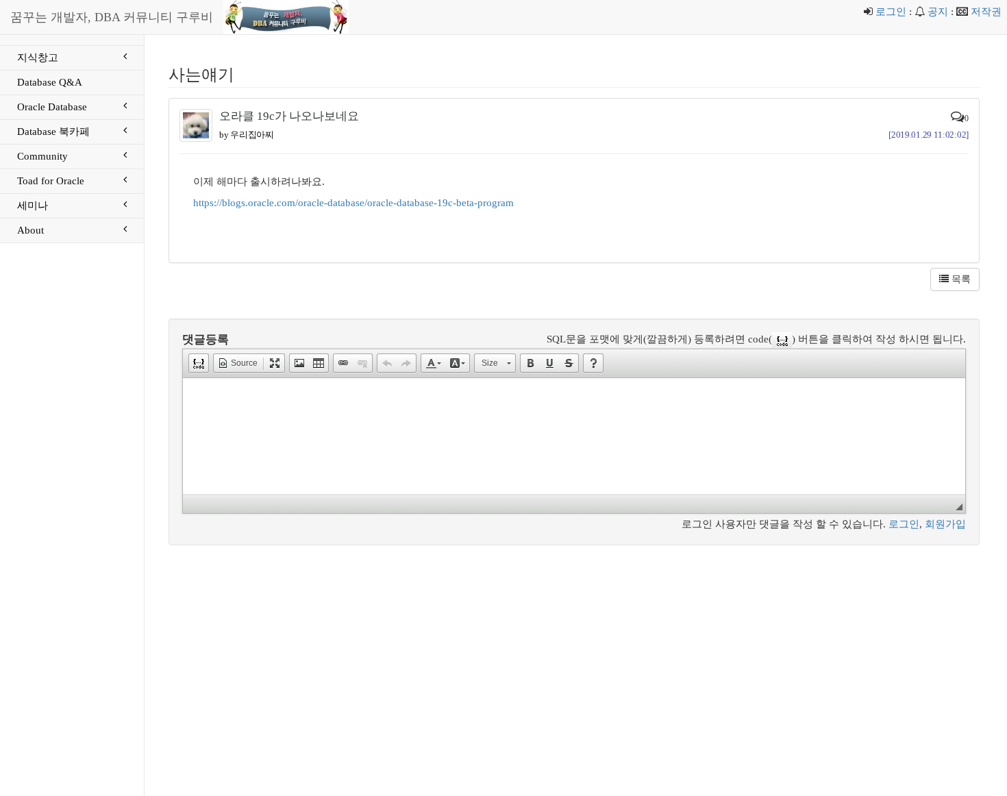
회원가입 (945, 524)
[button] (198, 363)
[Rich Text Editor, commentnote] (574, 436)
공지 (938, 11)
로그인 (890, 11)
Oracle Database (52, 106)
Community (42, 156)
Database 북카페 (53, 131)
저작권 (986, 11)
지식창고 (37, 57)
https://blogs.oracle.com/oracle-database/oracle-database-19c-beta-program (353, 202)
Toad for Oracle (50, 180)
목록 (960, 279)
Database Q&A (49, 82)
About (30, 230)
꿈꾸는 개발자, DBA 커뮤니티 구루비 (111, 17)
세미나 (32, 205)
